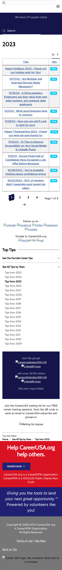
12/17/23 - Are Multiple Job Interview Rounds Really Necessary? (25, 82)
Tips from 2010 (13, 339)
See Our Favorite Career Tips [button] (17, 258)
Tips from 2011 (12, 334)
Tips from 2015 (13, 316)
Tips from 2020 (13, 294)
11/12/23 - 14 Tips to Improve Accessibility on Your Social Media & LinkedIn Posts (26, 145)
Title (25, 61)
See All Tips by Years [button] (13, 266)
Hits (54, 61)
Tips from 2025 (13, 272)
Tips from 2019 (13, 299)
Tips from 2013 (13, 325)
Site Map (40, 540)
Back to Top (9, 549)
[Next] (24, 204)
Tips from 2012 (13, 330)
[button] (58, 6)
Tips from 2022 (13, 285)
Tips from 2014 (13, 321)
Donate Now (14, 466)
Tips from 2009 (13, 343)
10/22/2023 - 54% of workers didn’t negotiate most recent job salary (25, 184)
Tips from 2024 (13, 276)
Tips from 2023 (13, 281)
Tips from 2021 (13, 290)
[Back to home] (28, 6)
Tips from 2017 (13, 308)
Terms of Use (25, 540)
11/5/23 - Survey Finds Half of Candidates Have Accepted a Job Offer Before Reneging (25, 159)
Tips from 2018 (13, 303)
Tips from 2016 (13, 312)
